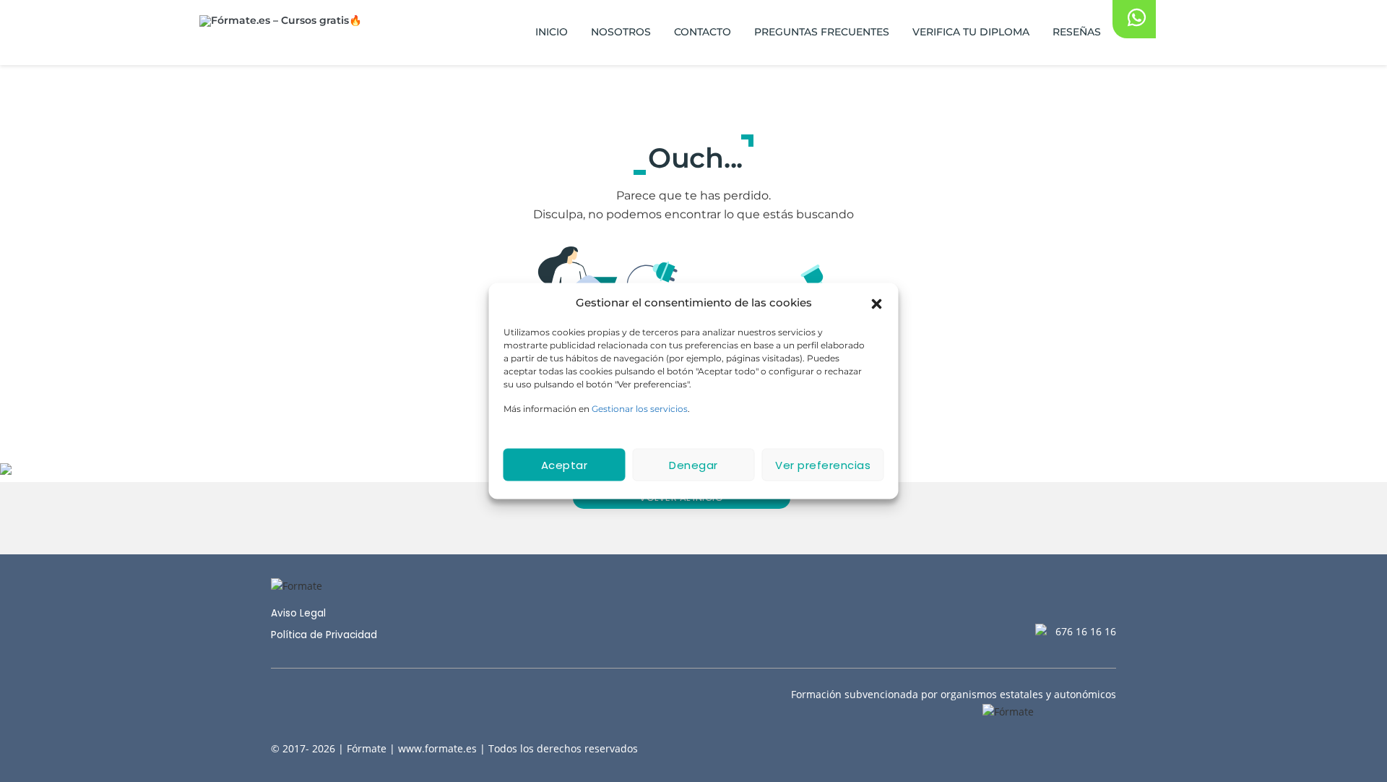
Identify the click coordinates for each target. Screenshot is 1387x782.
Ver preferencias (822, 464)
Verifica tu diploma (970, 31)
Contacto (702, 31)
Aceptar (564, 464)
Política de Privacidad (324, 635)
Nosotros (621, 31)
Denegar (693, 464)
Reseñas (1077, 31)
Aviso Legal (298, 613)
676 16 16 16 (1085, 631)
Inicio (551, 31)
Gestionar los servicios (640, 408)
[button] (877, 303)
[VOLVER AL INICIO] (694, 518)
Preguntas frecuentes (821, 31)
